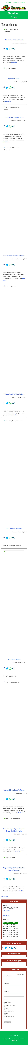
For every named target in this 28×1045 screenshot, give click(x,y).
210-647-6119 (6, 915)
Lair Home (8, 2)
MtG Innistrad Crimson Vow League (14, 117)
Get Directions (6, 910)
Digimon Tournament (14, 78)
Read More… (14, 62)
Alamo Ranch (14, 13)
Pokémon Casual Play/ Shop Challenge (14, 394)
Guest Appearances (9, 1011)
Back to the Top (14, 1035)
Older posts (4, 896)
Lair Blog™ (16, 2)
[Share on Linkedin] (9, 947)
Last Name (6, 991)
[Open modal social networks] (13, 49)
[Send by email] (12, 947)
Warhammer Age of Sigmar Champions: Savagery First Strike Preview (14, 830)
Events (6, 1008)
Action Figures (8, 1002)
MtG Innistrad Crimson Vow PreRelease (14, 256)
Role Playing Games (9, 1016)
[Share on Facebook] (4, 49)
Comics (6, 1006)
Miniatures (7, 1014)
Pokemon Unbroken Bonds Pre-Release (14, 790)
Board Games (8, 1003)
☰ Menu (14, 17)
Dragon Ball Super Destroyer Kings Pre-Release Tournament (14, 869)
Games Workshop (9, 1010)
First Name (6, 983)
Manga (6, 1013)
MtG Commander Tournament (14, 529)
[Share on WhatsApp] (10, 49)
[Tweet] (7, 49)
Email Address (7, 976)
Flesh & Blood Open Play (14, 659)
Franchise (22, 2)
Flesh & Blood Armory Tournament (14, 40)
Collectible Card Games (10, 1005)
